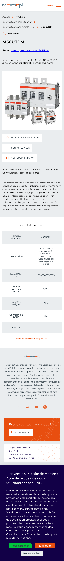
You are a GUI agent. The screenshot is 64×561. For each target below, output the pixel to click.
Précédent (13, 34)
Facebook (19, 407)
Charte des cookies (39, 534)
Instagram (45, 407)
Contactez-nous (20, 148)
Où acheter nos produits (25, 138)
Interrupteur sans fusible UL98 (18, 27)
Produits (20, 17)
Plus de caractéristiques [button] (29, 339)
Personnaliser (32, 553)
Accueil (6, 17)
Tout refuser (45, 545)
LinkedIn (28, 407)
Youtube (36, 407)
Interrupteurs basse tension (17, 22)
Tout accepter (20, 545)
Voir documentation (22, 158)
